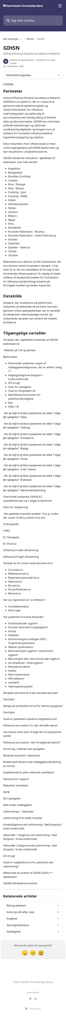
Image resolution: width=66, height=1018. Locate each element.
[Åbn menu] (60, 6)
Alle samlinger (11, 38)
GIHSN (29, 38)
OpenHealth (33, 992)
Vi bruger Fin (35, 1008)
